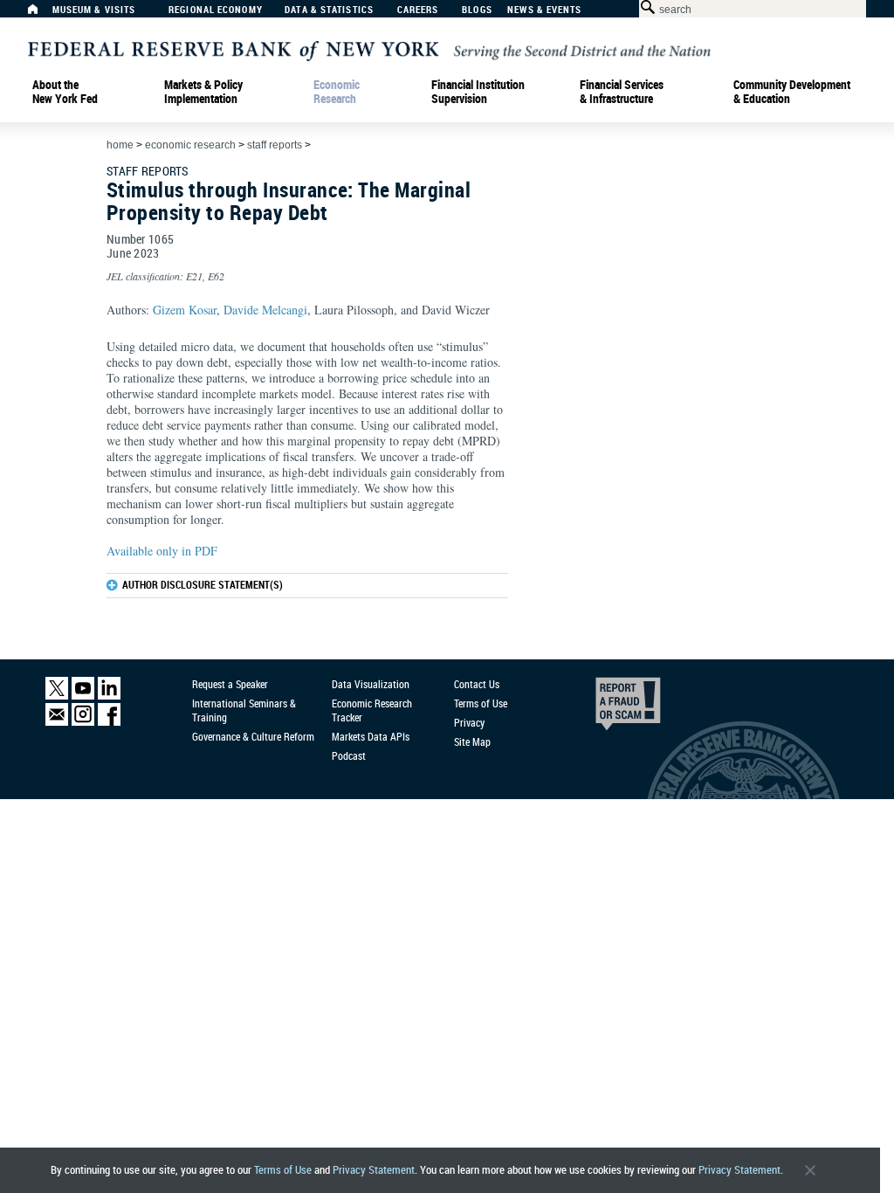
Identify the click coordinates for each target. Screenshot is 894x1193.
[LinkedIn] (109, 695)
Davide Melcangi (265, 309)
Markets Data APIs (370, 736)
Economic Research (336, 92)
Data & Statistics (329, 10)
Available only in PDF (162, 550)
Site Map (472, 741)
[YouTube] (83, 695)
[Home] (42, 13)
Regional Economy (215, 10)
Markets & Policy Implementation (203, 92)
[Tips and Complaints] (604, 708)
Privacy (469, 722)
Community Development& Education (791, 92)
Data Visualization (370, 684)
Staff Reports (274, 145)
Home (120, 145)
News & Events (544, 10)
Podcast (349, 755)
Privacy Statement (374, 1170)
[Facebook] (109, 721)
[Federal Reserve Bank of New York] (369, 49)
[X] (56, 695)
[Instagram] (83, 721)
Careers (418, 10)
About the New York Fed (65, 92)
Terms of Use (283, 1170)
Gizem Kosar (185, 309)
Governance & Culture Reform (253, 736)
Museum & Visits (94, 10)
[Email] (56, 721)
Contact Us (476, 684)
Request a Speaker (230, 684)
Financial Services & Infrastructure (622, 92)
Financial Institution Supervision (478, 92)
